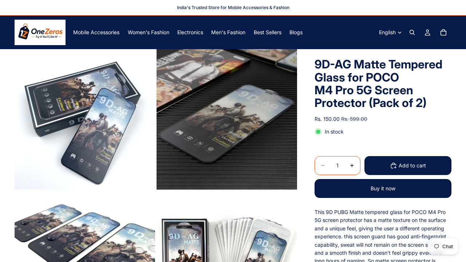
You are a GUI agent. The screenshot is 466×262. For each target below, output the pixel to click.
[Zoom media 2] (227, 119)
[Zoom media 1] (85, 119)
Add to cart (412, 165)
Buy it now (383, 188)
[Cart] (443, 32)
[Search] (412, 32)
